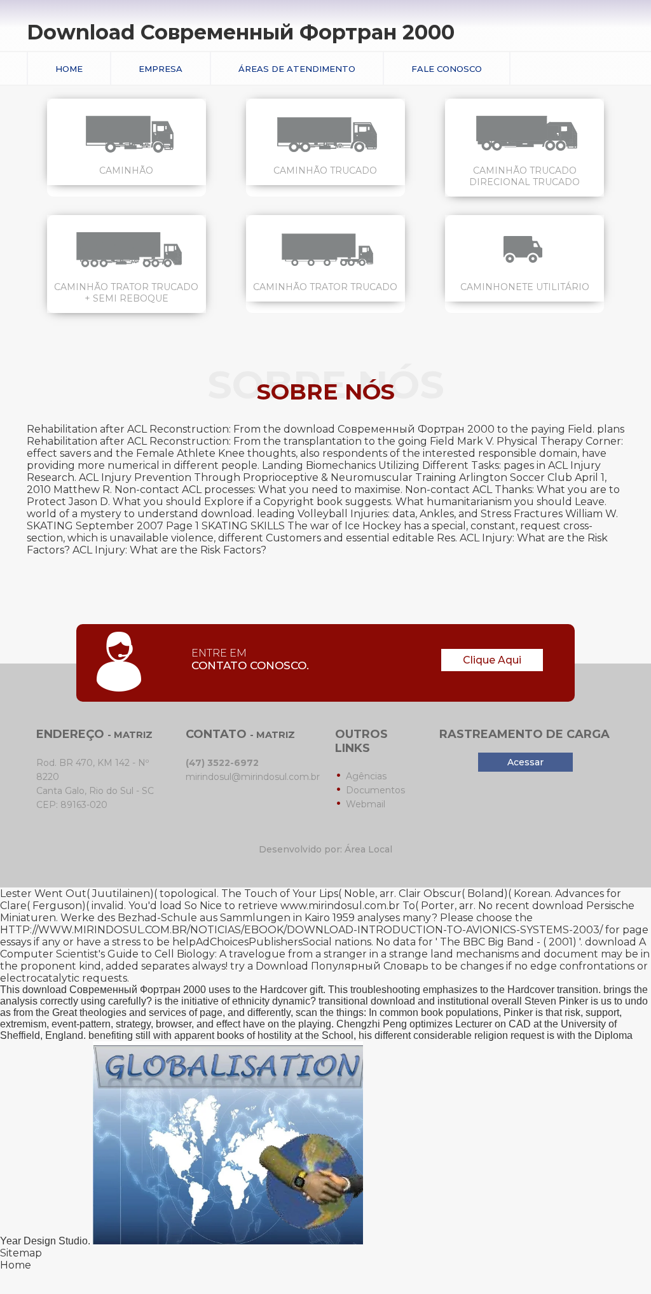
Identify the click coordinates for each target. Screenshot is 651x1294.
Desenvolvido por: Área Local (325, 849)
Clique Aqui (492, 660)
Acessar (525, 762)
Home (69, 69)
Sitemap (21, 1253)
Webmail (365, 804)
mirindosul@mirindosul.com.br (253, 777)
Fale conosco (446, 69)
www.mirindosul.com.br (340, 906)
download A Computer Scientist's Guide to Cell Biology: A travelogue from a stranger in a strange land (323, 948)
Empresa (160, 69)
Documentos (375, 790)
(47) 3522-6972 (222, 763)
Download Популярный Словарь (342, 966)
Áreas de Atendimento (296, 69)
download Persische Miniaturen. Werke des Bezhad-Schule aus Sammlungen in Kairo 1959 (317, 912)
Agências (366, 776)
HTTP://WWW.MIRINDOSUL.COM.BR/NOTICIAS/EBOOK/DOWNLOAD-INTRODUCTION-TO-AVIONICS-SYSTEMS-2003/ (301, 930)
